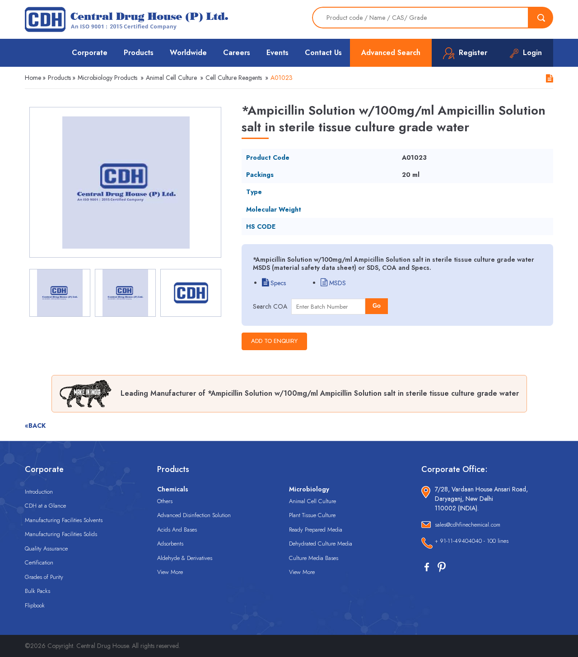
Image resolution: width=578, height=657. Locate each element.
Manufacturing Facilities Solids (61, 534)
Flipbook (35, 605)
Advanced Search (390, 52)
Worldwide (188, 52)
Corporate (89, 52)
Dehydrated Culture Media (320, 543)
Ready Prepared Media (315, 529)
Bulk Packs (37, 591)
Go (377, 305)
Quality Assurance (46, 548)
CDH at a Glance (45, 505)
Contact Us (323, 52)
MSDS (336, 282)
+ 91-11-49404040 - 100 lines (471, 541)
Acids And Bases (177, 529)
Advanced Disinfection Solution (194, 515)
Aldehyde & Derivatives (184, 558)
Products (139, 52)
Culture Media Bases (313, 558)
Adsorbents (170, 543)
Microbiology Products (107, 77)
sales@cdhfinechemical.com (467, 524)
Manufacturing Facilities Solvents (64, 520)
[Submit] (541, 17)
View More (170, 572)
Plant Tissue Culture (312, 515)
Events (277, 52)
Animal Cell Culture (171, 77)
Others (164, 501)
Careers (236, 52)
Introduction (39, 491)
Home (33, 77)
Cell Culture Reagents (233, 77)
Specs (277, 282)
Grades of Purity (44, 577)
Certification (39, 562)
